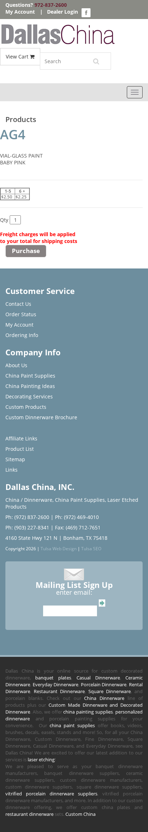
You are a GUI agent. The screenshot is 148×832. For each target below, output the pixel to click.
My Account (20, 11)
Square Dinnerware (109, 691)
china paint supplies (72, 725)
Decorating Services (29, 396)
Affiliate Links (21, 438)
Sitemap (15, 459)
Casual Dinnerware (98, 677)
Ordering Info (21, 335)
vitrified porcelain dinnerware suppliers (51, 793)
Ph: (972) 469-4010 (77, 517)
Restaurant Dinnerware (59, 691)
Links (11, 469)
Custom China (80, 814)
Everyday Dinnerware (56, 684)
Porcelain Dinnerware (104, 684)
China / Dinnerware (28, 499)
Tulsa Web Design (59, 548)
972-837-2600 (50, 4)
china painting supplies (88, 712)
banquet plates (53, 677)
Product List (19, 448)
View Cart (18, 56)
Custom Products (25, 406)
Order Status (20, 314)
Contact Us (18, 303)
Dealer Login (62, 11)
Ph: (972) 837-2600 (27, 517)
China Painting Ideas (30, 386)
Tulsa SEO (91, 548)
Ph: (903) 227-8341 (27, 527)
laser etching (41, 759)
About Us (16, 365)
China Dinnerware (104, 698)
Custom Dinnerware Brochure (41, 417)
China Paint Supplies (30, 375)
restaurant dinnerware (29, 814)
